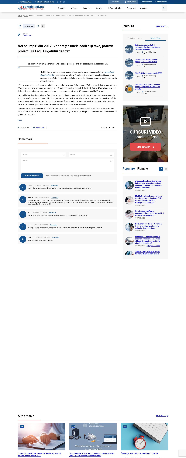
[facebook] (106, 127)
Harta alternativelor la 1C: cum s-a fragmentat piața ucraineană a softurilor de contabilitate (148, 226)
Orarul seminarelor (135, 38)
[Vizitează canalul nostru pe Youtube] (61, 2)
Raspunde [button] (54, 185)
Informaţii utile (114, 8)
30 (166, 169)
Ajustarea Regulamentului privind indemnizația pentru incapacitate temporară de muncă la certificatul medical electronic (148, 184)
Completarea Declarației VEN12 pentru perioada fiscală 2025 (147, 61)
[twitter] (109, 127)
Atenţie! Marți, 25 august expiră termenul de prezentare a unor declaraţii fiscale (147, 254)
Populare (129, 168)
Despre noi (131, 8)
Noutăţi (61, 8)
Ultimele (142, 168)
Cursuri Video (155, 38)
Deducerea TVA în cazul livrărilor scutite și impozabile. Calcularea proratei (147, 87)
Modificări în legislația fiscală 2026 (148, 73)
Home (20, 16)
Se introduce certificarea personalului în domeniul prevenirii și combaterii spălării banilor (149, 213)
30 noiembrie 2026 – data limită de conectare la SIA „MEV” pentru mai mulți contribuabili (91, 454)
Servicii (99, 8)
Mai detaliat (143, 146)
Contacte (144, 8)
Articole (74, 8)
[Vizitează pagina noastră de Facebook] (57, 2)
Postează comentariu (32, 176)
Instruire (86, 8)
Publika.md (27, 35)
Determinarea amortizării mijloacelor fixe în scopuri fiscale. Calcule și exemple (148, 47)
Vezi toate (161, 26)
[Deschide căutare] (164, 8)
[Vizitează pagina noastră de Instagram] (64, 2)
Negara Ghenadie (154, 246)
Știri (26, 16)
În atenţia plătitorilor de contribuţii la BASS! (139, 453)
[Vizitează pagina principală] (31, 8)
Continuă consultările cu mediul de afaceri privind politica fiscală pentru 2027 (39, 454)
